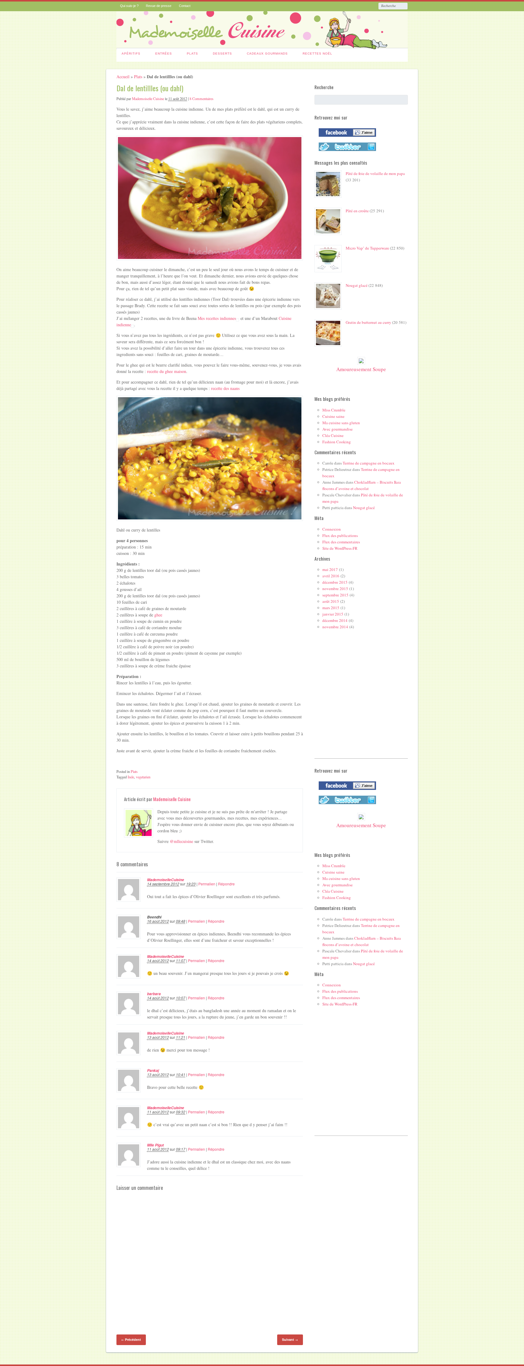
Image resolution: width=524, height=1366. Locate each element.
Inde (131, 776)
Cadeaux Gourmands (267, 53)
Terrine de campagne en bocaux (369, 463)
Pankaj (153, 1070)
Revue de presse (158, 6)
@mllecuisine (181, 841)
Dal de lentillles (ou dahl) (149, 87)
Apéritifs (131, 53)
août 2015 (330, 601)
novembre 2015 (335, 588)
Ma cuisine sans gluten (341, 422)
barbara (154, 993)
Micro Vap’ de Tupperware (367, 248)
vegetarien (143, 776)
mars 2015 (330, 607)
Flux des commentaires (341, 542)
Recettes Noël (317, 53)
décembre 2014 (335, 620)
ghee (158, 615)
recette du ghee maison (166, 371)
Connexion (331, 529)
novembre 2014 (335, 626)
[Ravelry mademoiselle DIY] (345, 152)
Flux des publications (340, 535)
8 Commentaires (201, 98)
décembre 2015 (335, 582)
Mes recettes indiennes (217, 318)
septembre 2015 (335, 595)
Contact (184, 6)
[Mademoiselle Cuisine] (262, 45)
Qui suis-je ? (129, 6)
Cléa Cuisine (333, 435)
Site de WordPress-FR (340, 548)
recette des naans (225, 388)
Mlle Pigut (155, 1145)
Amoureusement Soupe (361, 369)
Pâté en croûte (357, 210)
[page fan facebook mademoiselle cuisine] (345, 138)
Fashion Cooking (336, 442)
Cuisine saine (333, 416)
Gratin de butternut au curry (368, 322)
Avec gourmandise (337, 429)
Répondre (226, 883)
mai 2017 (330, 569)
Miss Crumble (333, 410)
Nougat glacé (357, 285)
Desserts (222, 53)
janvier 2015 (332, 614)
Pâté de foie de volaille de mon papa (375, 173)
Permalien (206, 883)
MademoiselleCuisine (165, 879)
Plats (192, 53)
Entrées (163, 53)
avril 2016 (330, 576)
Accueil (122, 76)
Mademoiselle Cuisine (148, 98)
